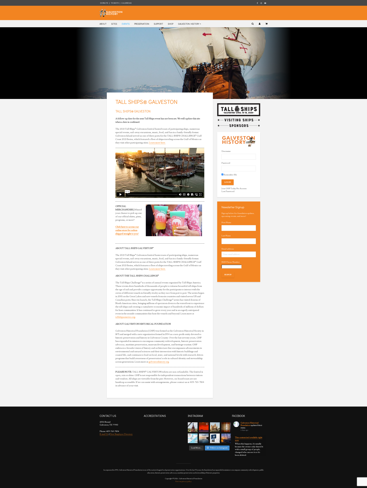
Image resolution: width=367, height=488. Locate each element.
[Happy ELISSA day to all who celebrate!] (193, 438)
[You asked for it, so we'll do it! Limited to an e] (215, 438)
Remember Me (230, 175)
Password (225, 163)
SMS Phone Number (230, 262)
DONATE (104, 3)
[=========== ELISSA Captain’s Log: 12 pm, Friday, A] (204, 427)
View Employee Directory (121, 434)
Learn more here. (157, 142)
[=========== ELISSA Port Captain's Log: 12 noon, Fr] (204, 438)
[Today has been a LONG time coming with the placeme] (193, 427)
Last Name (226, 235)
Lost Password (227, 191)
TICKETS (115, 3)
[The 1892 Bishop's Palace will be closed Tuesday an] (215, 427)
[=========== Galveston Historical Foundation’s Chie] (226, 438)
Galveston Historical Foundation (249, 424)
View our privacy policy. (183, 481)
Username (226, 151)
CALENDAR (126, 3)
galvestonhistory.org (159, 361)
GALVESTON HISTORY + (189, 23)
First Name (226, 222)
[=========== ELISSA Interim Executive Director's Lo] (226, 427)
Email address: (227, 249)
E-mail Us (104, 434)
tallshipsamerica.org (125, 317)
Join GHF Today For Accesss (234, 188)
